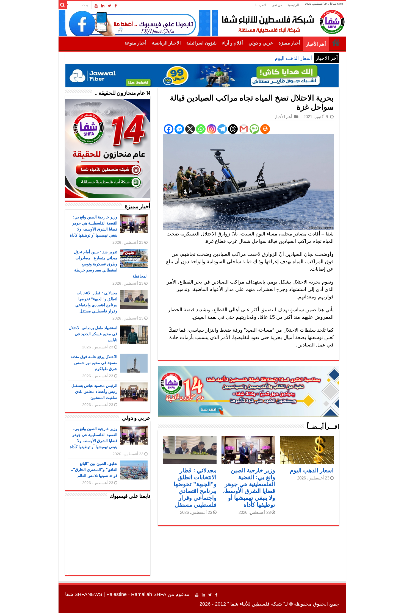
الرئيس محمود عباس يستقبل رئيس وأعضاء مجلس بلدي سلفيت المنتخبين (94, 391)
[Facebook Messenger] (179, 129)
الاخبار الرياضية (166, 43)
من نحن (277, 5)
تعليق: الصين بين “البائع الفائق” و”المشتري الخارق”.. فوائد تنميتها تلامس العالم (94, 469)
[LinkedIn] (103, 5)
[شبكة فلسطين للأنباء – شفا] (281, 20)
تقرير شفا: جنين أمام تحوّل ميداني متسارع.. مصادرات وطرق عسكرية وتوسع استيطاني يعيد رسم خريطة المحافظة (111, 264)
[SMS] (254, 129)
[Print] (265, 129)
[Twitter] (109, 5)
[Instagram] (211, 129)
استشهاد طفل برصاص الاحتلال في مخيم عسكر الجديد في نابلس (93, 334)
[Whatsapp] (201, 129)
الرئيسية (293, 5)
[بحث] (63, 5)
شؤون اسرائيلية (201, 43)
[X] (190, 129)
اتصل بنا (260, 5)
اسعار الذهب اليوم (312, 470)
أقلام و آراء (232, 43)
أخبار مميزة (289, 43)
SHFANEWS (88, 594)
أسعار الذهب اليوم (293, 58)
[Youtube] (96, 5)
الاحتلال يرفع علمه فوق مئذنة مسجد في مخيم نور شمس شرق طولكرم (94, 362)
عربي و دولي (260, 43)
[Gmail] (243, 129)
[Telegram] (222, 129)
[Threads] (233, 129)
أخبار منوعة (135, 43)
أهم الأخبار (316, 44)
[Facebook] (115, 5)
